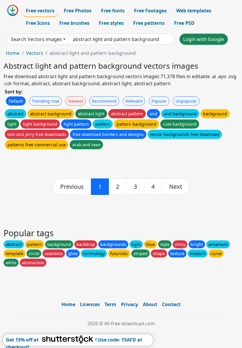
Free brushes (74, 23)
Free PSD (184, 23)
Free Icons (38, 23)
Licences (90, 304)
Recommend (104, 101)
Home (12, 53)
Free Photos (77, 10)
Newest (75, 101)
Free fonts (113, 10)
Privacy (129, 304)
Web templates (193, 10)
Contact (171, 304)
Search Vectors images (36, 39)
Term (110, 304)
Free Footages (150, 10)
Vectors (34, 53)
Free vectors (40, 10)
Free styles (111, 23)
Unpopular (186, 101)
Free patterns (149, 23)
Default (16, 101)
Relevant (134, 101)
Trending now (45, 101)
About (150, 304)
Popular (159, 101)
